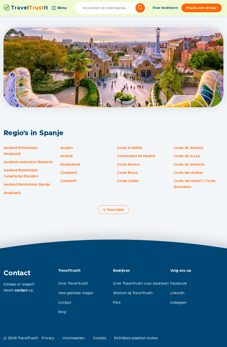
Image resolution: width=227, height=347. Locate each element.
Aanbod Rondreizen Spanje (27, 184)
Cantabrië (68, 172)
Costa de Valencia (189, 164)
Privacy (48, 338)
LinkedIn (177, 293)
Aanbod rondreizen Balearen (28, 162)
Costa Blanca (128, 164)
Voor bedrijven (165, 8)
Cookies (99, 338)
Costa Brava (127, 172)
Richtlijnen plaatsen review (136, 338)
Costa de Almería (188, 148)
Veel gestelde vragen (75, 293)
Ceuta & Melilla (130, 148)
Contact (64, 302)
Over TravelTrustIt (73, 283)
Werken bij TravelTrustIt (133, 293)
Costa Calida (128, 181)
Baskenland (70, 164)
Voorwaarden (73, 338)
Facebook (178, 283)
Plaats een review (201, 8)
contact (21, 290)
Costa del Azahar (188, 172)
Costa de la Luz (187, 156)
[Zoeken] (140, 8)
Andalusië (12, 193)
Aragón (66, 148)
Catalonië (68, 181)
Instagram (178, 302)
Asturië (66, 156)
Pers (116, 302)
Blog (62, 312)
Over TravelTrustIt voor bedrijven (141, 283)
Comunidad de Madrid (136, 156)
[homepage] (26, 8)
